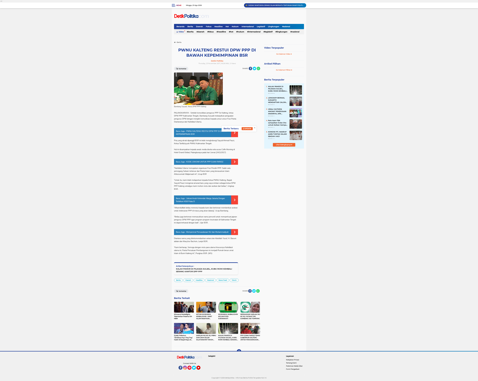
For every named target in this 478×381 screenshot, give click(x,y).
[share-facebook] (250, 68)
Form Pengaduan (292, 369)
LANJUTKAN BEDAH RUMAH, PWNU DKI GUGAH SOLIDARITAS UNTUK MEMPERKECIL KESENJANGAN (276, 5)
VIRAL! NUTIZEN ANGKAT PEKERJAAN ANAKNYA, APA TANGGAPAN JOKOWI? (277, 111)
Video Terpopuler (274, 47)
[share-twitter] (254, 68)
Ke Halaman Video (283, 54)
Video (181, 32)
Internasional (248, 26)
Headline (218, 26)
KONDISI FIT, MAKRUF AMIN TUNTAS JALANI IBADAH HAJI (277, 134)
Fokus (208, 26)
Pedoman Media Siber (294, 366)
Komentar (182, 69)
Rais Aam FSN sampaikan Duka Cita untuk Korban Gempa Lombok (277, 122)
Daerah (199, 26)
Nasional (286, 26)
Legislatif (261, 26)
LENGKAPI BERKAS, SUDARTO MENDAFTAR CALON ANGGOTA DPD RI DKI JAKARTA (277, 100)
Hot (227, 26)
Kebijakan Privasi (292, 360)
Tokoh (234, 280)
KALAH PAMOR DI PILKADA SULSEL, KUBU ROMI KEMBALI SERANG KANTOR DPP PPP (204, 270)
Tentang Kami (291, 363)
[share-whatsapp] (258, 68)
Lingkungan (273, 26)
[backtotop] (239, 351)
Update (247, 129)
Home (178, 5)
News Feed (223, 280)
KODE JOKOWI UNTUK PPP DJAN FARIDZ (204, 162)
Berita (190, 26)
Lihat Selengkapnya (283, 145)
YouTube (200, 371)
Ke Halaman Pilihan (283, 70)
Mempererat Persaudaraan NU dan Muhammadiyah (207, 232)
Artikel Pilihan (272, 63)
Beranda (180, 26)
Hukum (235, 26)
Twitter (195, 371)
